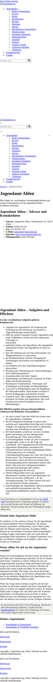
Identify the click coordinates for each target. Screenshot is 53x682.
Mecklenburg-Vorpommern (24, 29)
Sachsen (15, 42)
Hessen (15, 27)
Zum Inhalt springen (9, 1)
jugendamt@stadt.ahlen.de (25, 232)
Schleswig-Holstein (20, 47)
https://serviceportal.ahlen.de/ (28, 234)
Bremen (15, 21)
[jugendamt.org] (7, 4)
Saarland (16, 39)
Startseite (3, 187)
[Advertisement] (26, 90)
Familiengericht (13, 52)
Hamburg (16, 24)
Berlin (14, 16)
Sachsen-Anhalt (19, 44)
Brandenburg (18, 19)
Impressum (5, 637)
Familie (9, 55)
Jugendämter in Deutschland (18, 624)
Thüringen (16, 50)
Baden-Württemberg (21, 11)
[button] (18, 9)
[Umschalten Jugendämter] (49, 135)
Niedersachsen (18, 32)
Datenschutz (5, 641)
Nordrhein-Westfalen (21, 34)
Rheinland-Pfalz (19, 37)
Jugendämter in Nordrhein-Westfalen (22, 627)
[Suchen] (29, 60)
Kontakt (3, 646)
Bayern (15, 14)
